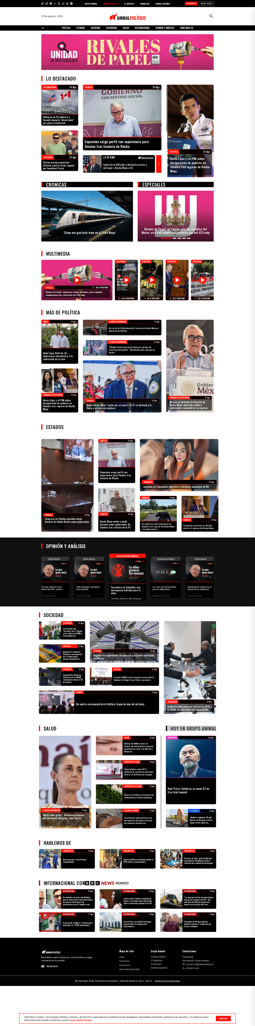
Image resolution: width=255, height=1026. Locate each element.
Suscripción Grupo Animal (196, 960)
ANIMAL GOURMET (163, 3)
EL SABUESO (129, 3)
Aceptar (223, 1018)
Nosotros (124, 961)
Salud (126, 28)
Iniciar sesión (206, 3)
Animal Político (158, 956)
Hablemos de (186, 28)
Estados (80, 28)
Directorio (124, 965)
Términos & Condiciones (167, 980)
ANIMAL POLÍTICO (110, 3)
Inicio (122, 956)
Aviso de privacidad (129, 969)
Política (66, 28)
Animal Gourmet (159, 967)
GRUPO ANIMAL (91, 3)
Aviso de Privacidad (81, 1020)
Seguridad (111, 28)
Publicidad (188, 956)
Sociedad (95, 28)
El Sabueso (156, 960)
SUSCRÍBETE (191, 3)
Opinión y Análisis (165, 28)
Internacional (142, 28)
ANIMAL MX (144, 3)
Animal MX (156, 964)
